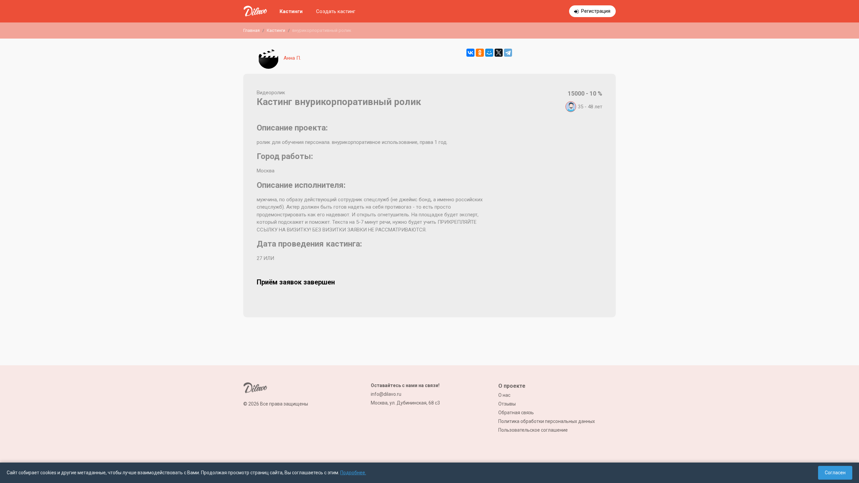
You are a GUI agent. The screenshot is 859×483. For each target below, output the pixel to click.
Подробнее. (353, 472)
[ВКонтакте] (470, 53)
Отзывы (507, 404)
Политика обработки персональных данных (546, 421)
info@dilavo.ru (386, 394)
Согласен (835, 472)
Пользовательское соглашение (533, 430)
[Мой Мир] (489, 53)
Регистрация (595, 11)
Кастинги (291, 11)
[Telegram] (508, 53)
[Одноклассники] (480, 53)
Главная (251, 30)
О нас (504, 395)
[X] (499, 53)
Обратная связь (516, 412)
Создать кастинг (335, 11)
